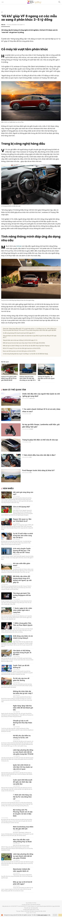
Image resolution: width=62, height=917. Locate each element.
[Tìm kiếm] (59, 2)
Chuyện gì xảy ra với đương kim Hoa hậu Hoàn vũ (22, 723)
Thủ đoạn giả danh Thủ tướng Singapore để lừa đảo (22, 595)
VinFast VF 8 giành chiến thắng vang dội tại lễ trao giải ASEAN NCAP (8, 378)
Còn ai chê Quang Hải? (21, 507)
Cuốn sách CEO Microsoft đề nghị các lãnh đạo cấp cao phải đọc (22, 782)
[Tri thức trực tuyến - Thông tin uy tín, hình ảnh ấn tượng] (34, 2)
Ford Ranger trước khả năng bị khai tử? (38, 470)
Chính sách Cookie (42, 915)
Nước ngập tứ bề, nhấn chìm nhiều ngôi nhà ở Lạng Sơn (22, 610)
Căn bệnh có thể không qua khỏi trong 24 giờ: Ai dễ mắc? (22, 653)
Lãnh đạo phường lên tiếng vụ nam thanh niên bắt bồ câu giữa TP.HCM (23, 856)
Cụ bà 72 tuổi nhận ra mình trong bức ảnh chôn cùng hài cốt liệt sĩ (23, 535)
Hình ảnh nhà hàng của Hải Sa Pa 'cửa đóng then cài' (22, 797)
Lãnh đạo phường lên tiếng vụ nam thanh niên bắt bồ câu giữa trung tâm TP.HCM (23, 752)
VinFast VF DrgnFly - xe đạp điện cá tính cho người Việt (46, 378)
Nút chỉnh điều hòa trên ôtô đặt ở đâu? (40, 455)
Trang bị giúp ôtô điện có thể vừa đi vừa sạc (40, 440)
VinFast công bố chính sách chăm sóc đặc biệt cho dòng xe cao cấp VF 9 (27, 378)
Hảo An (3, 24)
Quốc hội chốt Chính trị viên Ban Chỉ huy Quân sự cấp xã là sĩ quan (22, 767)
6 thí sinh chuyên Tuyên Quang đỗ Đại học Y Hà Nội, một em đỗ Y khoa (22, 550)
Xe (2, 12)
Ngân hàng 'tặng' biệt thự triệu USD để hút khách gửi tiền (23, 708)
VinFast (18, 246)
